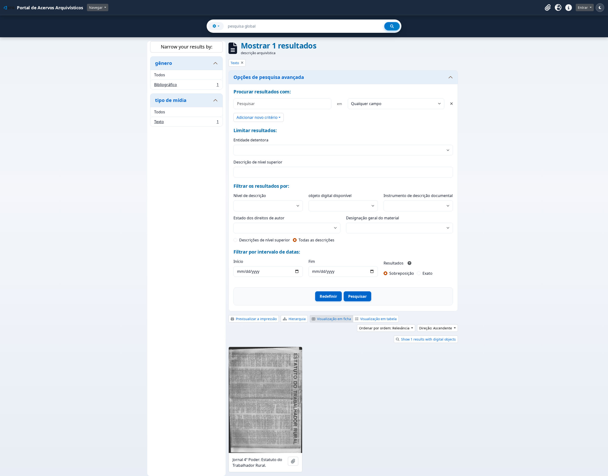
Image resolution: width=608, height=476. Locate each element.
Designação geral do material (372, 218)
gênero (163, 63)
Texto (186, 122)
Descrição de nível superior (257, 162)
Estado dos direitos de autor (259, 218)
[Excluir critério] (451, 103)
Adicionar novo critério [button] (257, 117)
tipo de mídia (170, 100)
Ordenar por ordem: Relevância (384, 328)
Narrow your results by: (186, 46)
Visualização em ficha (333, 319)
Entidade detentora (250, 140)
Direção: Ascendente (436, 328)
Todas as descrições (316, 240)
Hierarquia (297, 319)
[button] (547, 7)
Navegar (96, 7)
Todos (159, 74)
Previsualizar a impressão (256, 319)
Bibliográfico (186, 85)
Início (238, 261)
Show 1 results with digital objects (428, 339)
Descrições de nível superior (264, 240)
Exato (427, 273)
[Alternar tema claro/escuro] (600, 7)
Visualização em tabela (378, 319)
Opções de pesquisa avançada (268, 77)
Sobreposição (401, 273)
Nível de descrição (249, 195)
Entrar (583, 7)
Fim (312, 261)
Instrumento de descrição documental (418, 195)
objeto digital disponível (330, 195)
